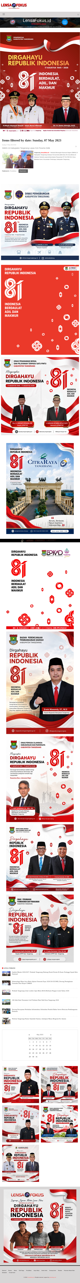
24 (36, 1053)
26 (43, 1053)
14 (50, 1045)
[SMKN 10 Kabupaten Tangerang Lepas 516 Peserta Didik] (17, 159)
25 (40, 1053)
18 (40, 1049)
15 (30, 1049)
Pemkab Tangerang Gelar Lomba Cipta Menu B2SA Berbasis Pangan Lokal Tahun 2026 (40, 991)
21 (50, 1049)
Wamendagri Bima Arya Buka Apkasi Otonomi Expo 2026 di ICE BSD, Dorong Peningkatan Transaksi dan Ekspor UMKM (42, 982)
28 (50, 1053)
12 (43, 1045)
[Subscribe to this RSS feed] (76, 146)
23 (33, 1053)
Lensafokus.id (31, 1277)
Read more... (23, 171)
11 (40, 1045)
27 (47, 1053)
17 (36, 1049)
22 (30, 1053)
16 (33, 1049)
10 (36, 1045)
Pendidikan (13, 171)
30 (33, 1057)
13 (47, 1045)
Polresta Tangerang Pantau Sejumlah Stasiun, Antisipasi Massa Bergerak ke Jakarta (39, 1019)
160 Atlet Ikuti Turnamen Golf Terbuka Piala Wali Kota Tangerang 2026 (35, 1000)
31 (36, 1057)
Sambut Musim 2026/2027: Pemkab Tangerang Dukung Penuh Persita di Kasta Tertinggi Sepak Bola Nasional (45, 973)
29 (30, 1057)
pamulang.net (52, 1277)
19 (43, 1049)
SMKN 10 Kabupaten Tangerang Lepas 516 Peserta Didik (26, 148)
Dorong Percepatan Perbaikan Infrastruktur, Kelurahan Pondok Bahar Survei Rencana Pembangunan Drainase (44, 1010)
